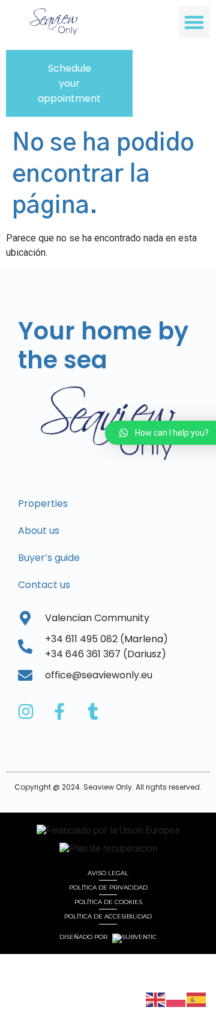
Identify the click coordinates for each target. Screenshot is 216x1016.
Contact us (44, 585)
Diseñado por (84, 937)
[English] (156, 999)
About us (38, 530)
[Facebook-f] (59, 711)
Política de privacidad (108, 887)
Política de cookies (108, 902)
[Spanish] (197, 999)
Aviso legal (108, 873)
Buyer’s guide (49, 558)
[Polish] (176, 999)
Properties (43, 503)
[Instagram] (26, 711)
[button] (195, 22)
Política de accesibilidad (108, 916)
